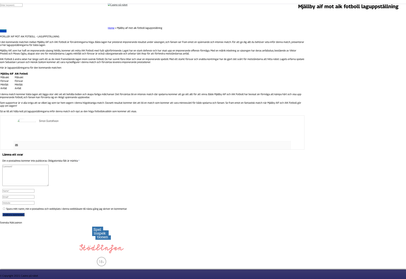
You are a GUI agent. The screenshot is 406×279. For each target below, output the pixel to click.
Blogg (3, 30)
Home (111, 27)
